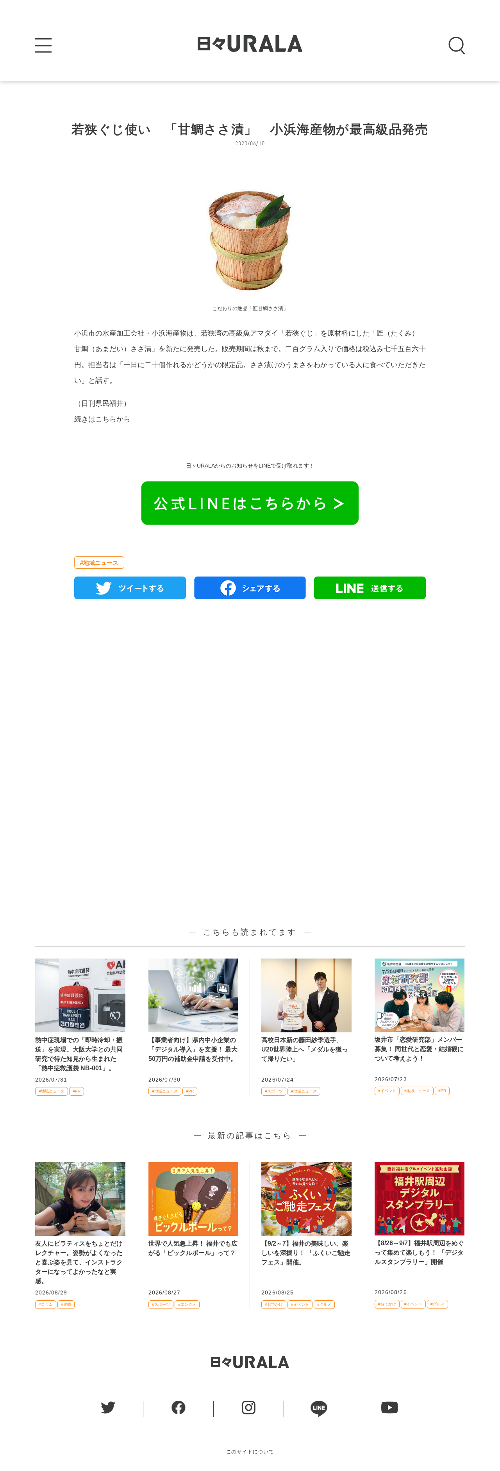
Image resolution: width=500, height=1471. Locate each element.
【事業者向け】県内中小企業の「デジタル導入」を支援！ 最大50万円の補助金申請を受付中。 (193, 1049)
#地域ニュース (99, 562)
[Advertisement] (250, 695)
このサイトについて (250, 1452)
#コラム (46, 1304)
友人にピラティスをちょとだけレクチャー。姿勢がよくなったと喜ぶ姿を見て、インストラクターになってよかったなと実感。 (79, 1262)
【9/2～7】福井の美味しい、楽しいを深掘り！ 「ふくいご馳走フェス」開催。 (305, 1253)
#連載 (66, 1304)
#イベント (387, 1091)
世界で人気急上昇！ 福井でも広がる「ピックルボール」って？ (193, 1248)
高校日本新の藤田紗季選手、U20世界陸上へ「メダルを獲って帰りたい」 (304, 1049)
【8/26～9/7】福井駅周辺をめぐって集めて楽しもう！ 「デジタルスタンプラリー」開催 (419, 1252)
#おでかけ (274, 1304)
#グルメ (324, 1304)
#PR (76, 1091)
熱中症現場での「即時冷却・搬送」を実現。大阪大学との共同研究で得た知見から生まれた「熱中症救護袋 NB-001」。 (79, 1054)
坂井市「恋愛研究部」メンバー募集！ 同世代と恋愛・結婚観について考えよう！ (419, 1049)
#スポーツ (274, 1091)
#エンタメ (187, 1304)
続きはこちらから (102, 419)
